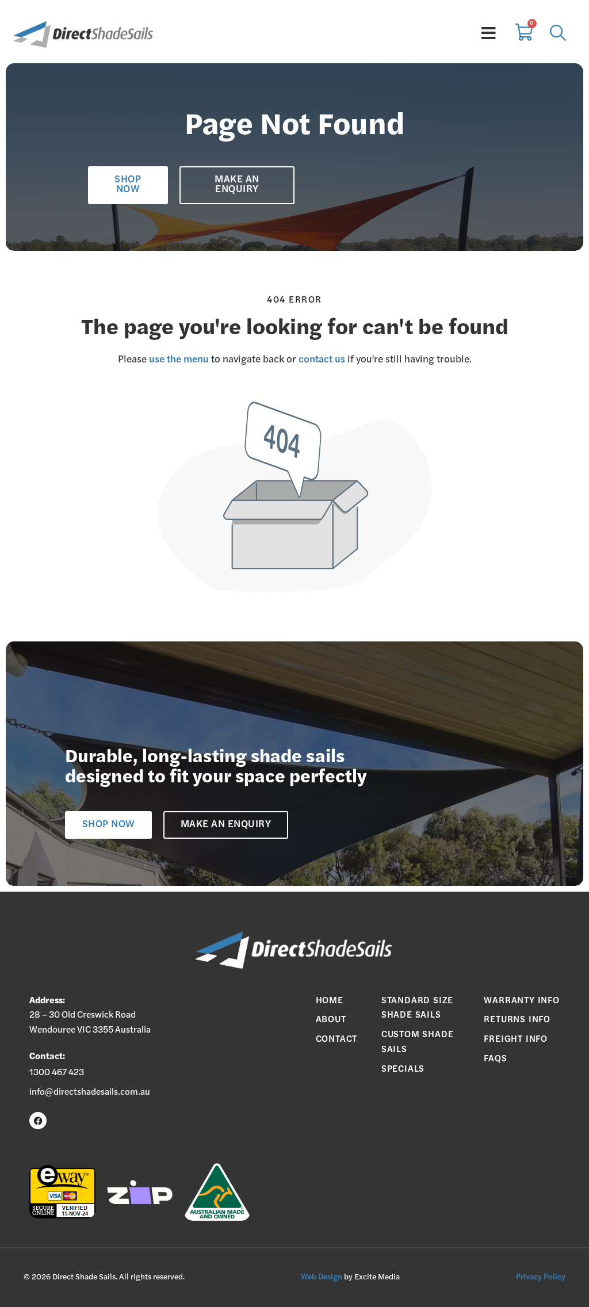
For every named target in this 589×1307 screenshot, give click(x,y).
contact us (322, 360)
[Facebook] (38, 1120)
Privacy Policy (540, 1277)
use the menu (179, 360)
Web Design (321, 1277)
